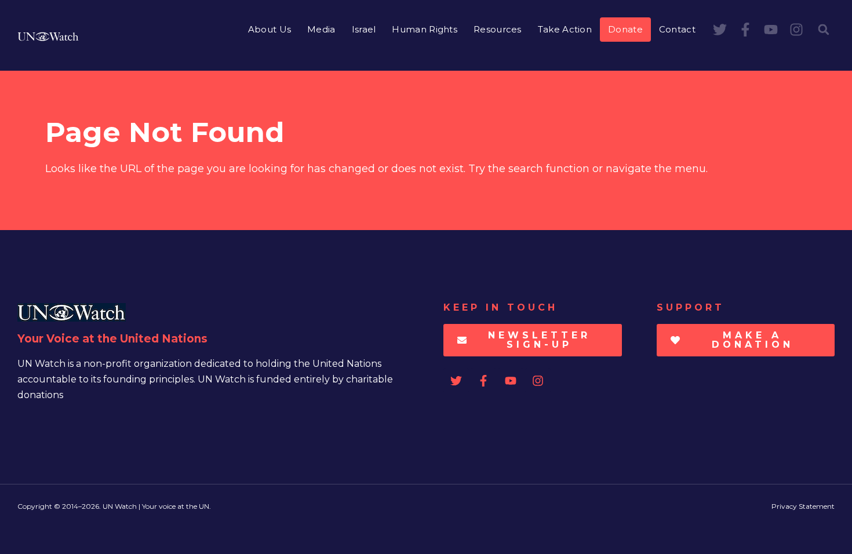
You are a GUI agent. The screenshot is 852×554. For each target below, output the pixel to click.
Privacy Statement (803, 506)
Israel (364, 29)
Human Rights (424, 29)
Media (321, 29)
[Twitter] (720, 30)
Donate (625, 29)
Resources (498, 29)
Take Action (565, 29)
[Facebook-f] (745, 30)
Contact (677, 29)
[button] (824, 30)
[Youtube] (771, 30)
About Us (269, 29)
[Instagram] (796, 30)
